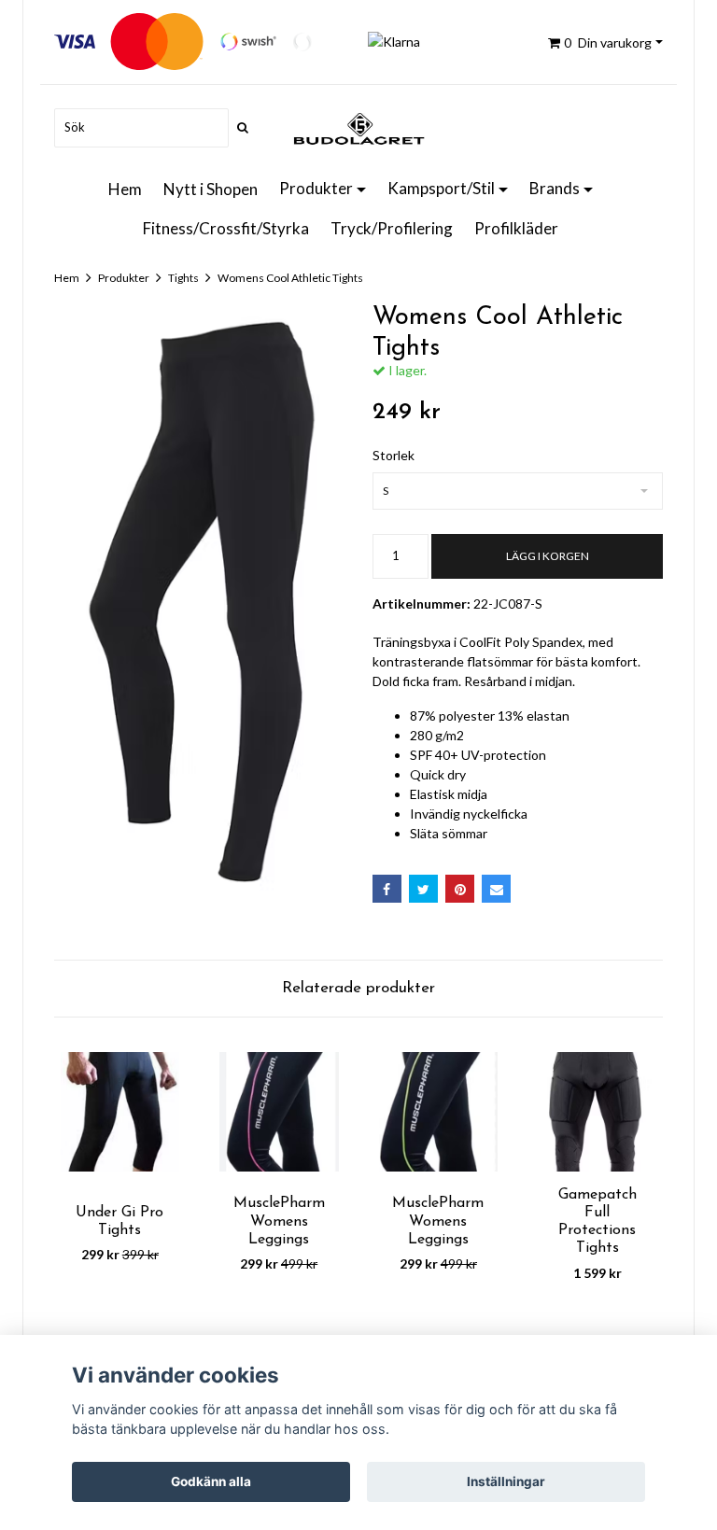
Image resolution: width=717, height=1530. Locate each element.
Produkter (316, 188)
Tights (183, 278)
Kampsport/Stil (441, 188)
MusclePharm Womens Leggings (279, 1221)
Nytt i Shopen (210, 189)
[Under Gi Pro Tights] (120, 1112)
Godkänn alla (211, 1481)
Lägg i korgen (547, 556)
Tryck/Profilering (391, 228)
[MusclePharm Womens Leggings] (279, 1112)
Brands (554, 188)
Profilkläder (516, 228)
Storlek (394, 455)
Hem (125, 189)
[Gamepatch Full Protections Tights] (598, 1112)
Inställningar (506, 1481)
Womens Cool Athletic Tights (290, 278)
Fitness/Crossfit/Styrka (226, 228)
